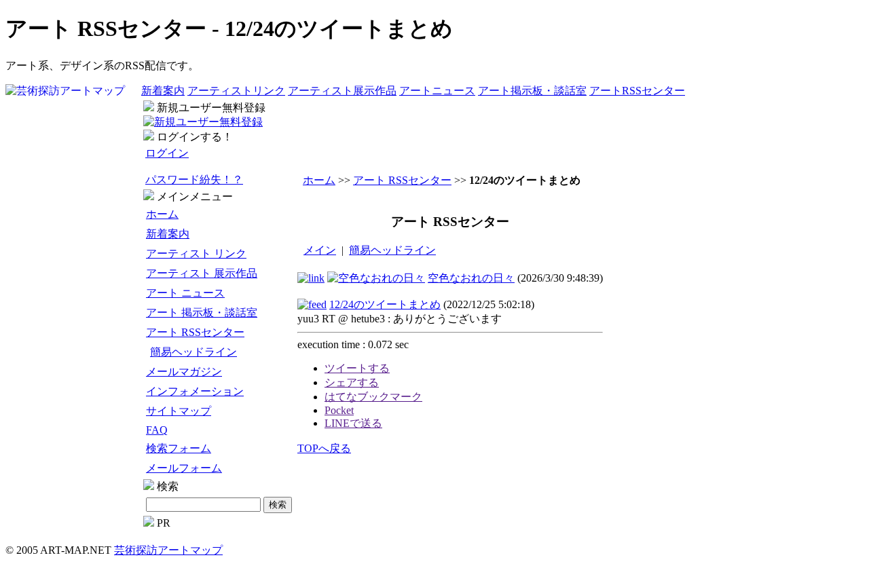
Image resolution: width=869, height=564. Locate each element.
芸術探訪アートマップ (168, 550)
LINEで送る (353, 423)
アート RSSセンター (195, 332)
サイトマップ (178, 411)
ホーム (162, 214)
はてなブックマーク (373, 396)
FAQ (157, 430)
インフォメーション (195, 391)
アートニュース (437, 90)
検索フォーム (178, 448)
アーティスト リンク (196, 253)
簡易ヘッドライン (193, 352)
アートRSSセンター (637, 90)
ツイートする (357, 368)
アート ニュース (185, 293)
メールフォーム (184, 468)
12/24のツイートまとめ (385, 304)
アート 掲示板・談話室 (201, 312)
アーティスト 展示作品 (201, 273)
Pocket (339, 410)
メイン (319, 250)
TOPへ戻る (324, 448)
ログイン (167, 153)
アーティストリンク (236, 90)
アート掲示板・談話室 (532, 90)
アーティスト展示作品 (342, 90)
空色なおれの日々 (471, 278)
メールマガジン (184, 371)
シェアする (352, 382)
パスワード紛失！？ (194, 179)
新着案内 (163, 90)
